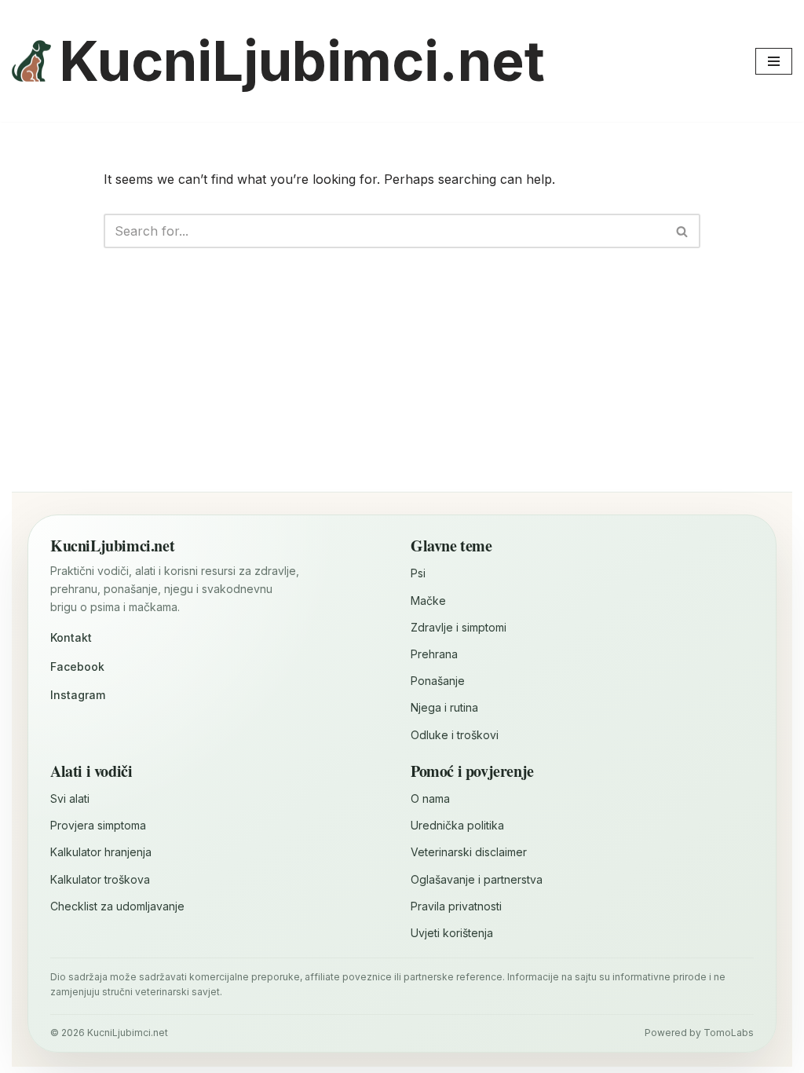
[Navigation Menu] (773, 61)
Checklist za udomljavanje (117, 906)
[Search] (682, 231)
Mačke (428, 600)
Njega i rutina (444, 707)
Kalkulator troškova (100, 879)
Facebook (77, 666)
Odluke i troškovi (455, 735)
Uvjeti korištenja (452, 932)
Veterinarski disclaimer (469, 852)
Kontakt (71, 637)
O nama (430, 798)
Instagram (77, 694)
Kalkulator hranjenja (101, 852)
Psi (418, 573)
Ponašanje (438, 680)
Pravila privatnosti (456, 906)
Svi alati (70, 798)
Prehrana (434, 654)
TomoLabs (729, 1032)
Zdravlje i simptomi (458, 627)
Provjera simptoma (98, 825)
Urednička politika (457, 825)
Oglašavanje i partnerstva (477, 879)
